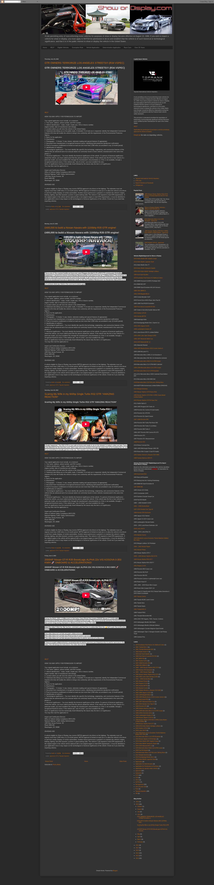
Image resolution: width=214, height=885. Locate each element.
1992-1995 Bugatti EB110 (141, 294)
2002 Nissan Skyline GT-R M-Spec (145, 739)
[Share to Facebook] (80, 207)
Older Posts (123, 761)
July (138, 811)
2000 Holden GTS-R (140, 313)
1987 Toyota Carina (140, 596)
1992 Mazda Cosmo (140, 535)
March (139, 839)
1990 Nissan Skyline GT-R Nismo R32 (145, 392)
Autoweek (138, 773)
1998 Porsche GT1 (139, 442)
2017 (137, 848)
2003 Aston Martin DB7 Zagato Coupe (145, 258)
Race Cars (127, 47)
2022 (137, 804)
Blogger (115, 870)
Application (138, 761)
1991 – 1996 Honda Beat (141, 506)
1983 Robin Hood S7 (141, 651)
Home (45, 47)
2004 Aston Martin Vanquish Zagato (144, 268)
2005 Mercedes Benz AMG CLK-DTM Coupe (147, 361)
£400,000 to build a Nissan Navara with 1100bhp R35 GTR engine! (80, 227)
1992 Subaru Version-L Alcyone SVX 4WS (146, 455)
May (138, 834)
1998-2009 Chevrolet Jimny (143, 713)
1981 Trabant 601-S (140, 609)
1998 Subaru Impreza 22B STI (143, 458)
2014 (137, 853)
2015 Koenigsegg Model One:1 (144, 757)
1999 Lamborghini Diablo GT (142, 329)
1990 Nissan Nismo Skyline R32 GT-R (146, 674)
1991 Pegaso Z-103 (140, 565)
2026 (137, 801)
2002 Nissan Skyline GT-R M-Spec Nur (145, 400)
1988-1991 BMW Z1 (140, 290)
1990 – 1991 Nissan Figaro (142, 546)
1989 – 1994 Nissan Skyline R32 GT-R (145, 556)
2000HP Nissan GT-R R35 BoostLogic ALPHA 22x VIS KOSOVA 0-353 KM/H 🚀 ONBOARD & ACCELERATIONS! (83, 561)
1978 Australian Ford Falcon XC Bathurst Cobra (148, 278)
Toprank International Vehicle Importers (147, 178)
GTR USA (138, 180)
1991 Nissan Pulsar (140, 549)
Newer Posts (49, 761)
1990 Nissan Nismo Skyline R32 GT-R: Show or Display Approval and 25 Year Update (156, 195)
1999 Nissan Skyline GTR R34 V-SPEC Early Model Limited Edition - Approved (156, 231)
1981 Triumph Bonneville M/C (144, 649)
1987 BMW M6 (138, 487)
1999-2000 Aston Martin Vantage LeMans (146, 271)
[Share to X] (78, 207)
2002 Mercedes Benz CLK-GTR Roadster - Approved (154, 219)
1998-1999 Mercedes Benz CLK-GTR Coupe (147, 367)
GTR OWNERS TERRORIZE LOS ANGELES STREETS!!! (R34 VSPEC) (84, 62)
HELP (52, 47)
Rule (136, 789)
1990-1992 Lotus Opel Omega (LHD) (145, 335)
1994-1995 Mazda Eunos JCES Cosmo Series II (148, 348)
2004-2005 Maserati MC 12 (142, 342)
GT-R (57, 209)
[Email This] (74, 207)
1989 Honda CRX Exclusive (142, 512)
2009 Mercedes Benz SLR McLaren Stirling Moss (149, 382)
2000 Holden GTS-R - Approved (154, 242)
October (139, 806)
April (138, 836)
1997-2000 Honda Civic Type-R (143, 509)
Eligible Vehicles (63, 47)
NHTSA (137, 782)
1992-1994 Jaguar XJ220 (141, 326)
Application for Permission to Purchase (147, 766)
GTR (136, 777)
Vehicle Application (92, 47)
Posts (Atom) (57, 764)
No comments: (66, 206)
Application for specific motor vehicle (146, 768)
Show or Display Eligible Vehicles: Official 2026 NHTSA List (155, 208)
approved (52, 209)
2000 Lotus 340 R (139, 528)
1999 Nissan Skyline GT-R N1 (144, 717)
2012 (137, 858)
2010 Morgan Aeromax (141, 389)
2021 (137, 845)
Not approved (139, 784)
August (139, 809)
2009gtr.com (139, 185)
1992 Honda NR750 (140, 316)
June (139, 814)
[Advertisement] (85, 53)
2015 (137, 850)
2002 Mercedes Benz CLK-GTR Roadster (146, 371)
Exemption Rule (77, 47)
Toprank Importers (64, 209)
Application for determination (144, 764)
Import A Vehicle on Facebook (144, 183)
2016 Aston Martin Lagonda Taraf (144, 262)
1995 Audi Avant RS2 (140, 474)
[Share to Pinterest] (82, 207)
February (140, 842)
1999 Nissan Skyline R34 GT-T (143, 559)
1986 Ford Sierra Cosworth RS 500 (144, 306)
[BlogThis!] (76, 207)
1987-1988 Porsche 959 (141, 419)
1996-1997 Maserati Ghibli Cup (143, 339)
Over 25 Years (140, 47)
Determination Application (112, 47)
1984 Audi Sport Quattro (141, 274)
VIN (136, 793)
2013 (137, 855)
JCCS (137, 780)
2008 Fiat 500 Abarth (141, 750)
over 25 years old (140, 786)
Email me (137, 135)
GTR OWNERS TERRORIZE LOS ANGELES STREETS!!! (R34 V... (150, 817)
